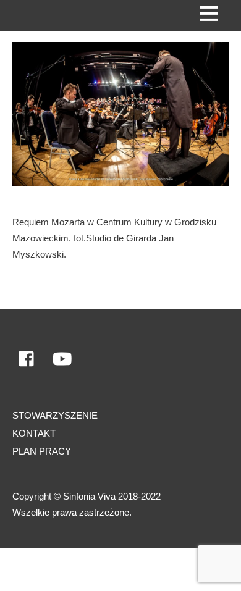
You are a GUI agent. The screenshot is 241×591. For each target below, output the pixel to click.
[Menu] (209, 13)
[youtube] (62, 359)
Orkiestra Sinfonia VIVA (63, 569)
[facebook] (27, 359)
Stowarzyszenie (55, 415)
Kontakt (34, 433)
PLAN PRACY (41, 451)
